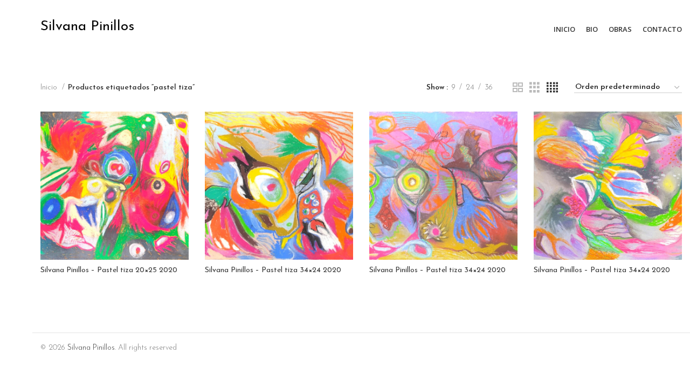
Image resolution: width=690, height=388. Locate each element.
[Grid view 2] (518, 88)
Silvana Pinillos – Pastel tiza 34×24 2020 (273, 270)
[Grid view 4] (552, 88)
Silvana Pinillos (91, 348)
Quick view (180, 129)
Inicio (49, 88)
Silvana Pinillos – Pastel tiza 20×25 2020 (108, 270)
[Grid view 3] (534, 88)
